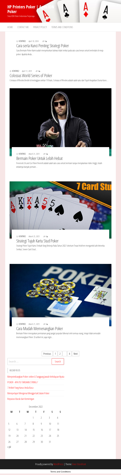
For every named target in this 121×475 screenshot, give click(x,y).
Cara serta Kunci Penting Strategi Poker (42, 46)
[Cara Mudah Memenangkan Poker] (60, 294)
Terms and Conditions (62, 27)
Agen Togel (37, 454)
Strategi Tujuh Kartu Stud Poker (37, 241)
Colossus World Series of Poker (31, 75)
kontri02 (22, 41)
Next (76, 353)
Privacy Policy (40, 27)
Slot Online (13, 454)
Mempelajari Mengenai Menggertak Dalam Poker (28, 393)
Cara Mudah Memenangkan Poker (39, 328)
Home (10, 27)
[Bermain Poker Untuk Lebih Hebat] (60, 122)
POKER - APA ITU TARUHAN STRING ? (22, 382)
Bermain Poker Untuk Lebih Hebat (39, 158)
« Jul (9, 447)
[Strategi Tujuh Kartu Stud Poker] (60, 209)
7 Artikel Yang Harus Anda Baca (20, 387)
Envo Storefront (79, 464)
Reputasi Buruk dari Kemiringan (20, 399)
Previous (47, 353)
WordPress (58, 464)
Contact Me (23, 27)
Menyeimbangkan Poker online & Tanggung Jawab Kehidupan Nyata (35, 376)
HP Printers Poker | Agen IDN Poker (30, 9)
